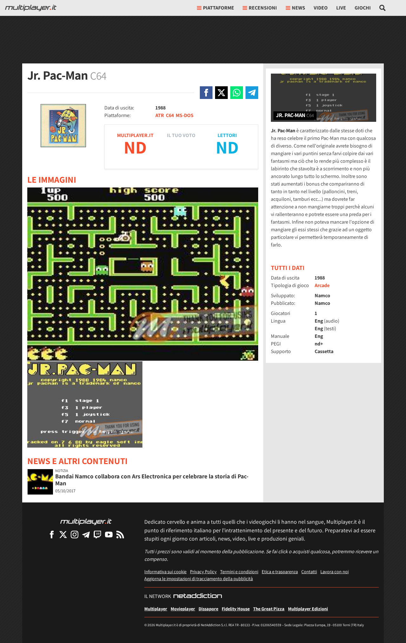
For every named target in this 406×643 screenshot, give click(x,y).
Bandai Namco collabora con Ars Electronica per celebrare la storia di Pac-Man (151, 479)
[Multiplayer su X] (63, 534)
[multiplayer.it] (86, 521)
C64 (170, 115)
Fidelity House (236, 609)
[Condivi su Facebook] (206, 92)
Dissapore (208, 609)
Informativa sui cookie (165, 571)
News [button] (298, 7)
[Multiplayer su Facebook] (52, 534)
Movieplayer (183, 609)
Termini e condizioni (239, 571)
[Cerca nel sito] (382, 8)
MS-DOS (184, 115)
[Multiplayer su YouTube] (109, 534)
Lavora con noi (334, 571)
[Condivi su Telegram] (252, 92)
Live (341, 7)
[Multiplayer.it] (30, 8)
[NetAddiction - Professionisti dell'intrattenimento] (198, 596)
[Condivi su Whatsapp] (236, 92)
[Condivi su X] (221, 92)
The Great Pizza (269, 609)
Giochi (363, 7)
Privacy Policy (203, 571)
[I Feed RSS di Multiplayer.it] (120, 534)
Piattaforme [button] (218, 7)
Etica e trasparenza (280, 571)
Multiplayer (155, 609)
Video (321, 7)
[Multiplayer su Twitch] (97, 534)
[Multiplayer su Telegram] (86, 534)
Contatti (309, 571)
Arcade (322, 285)
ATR (159, 115)
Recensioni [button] (263, 7)
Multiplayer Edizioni (308, 609)
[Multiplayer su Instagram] (74, 534)
